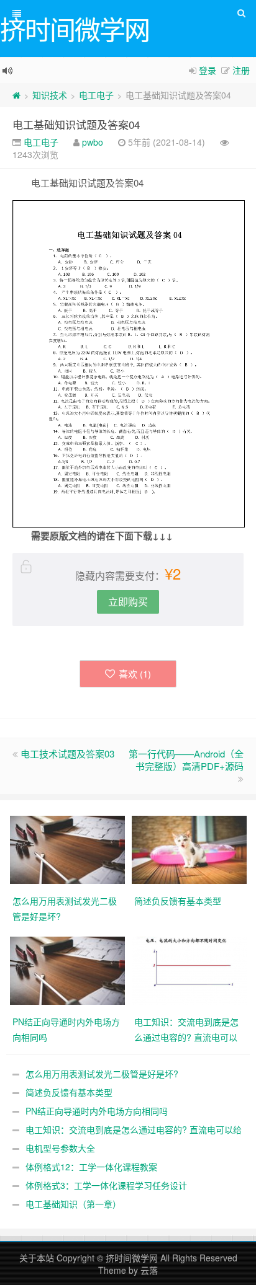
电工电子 (96, 95)
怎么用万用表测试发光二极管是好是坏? (101, 1073)
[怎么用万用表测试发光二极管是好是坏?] (67, 848)
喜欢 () (135, 673)
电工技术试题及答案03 (67, 753)
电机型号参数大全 (60, 1148)
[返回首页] (16, 95)
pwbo (92, 142)
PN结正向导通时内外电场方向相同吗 (96, 1111)
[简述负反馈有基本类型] (189, 848)
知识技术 (49, 95)
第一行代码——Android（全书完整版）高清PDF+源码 (186, 759)
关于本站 (36, 1258)
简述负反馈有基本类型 (68, 1092)
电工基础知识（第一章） (73, 1204)
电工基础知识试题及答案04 (76, 124)
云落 (149, 1270)
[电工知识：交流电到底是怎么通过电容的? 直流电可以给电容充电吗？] (189, 969)
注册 (241, 70)
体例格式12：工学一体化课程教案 (91, 1166)
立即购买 (128, 601)
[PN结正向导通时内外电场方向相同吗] (67, 969)
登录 (207, 70)
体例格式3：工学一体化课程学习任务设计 (106, 1185)
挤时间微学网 (132, 1258)
